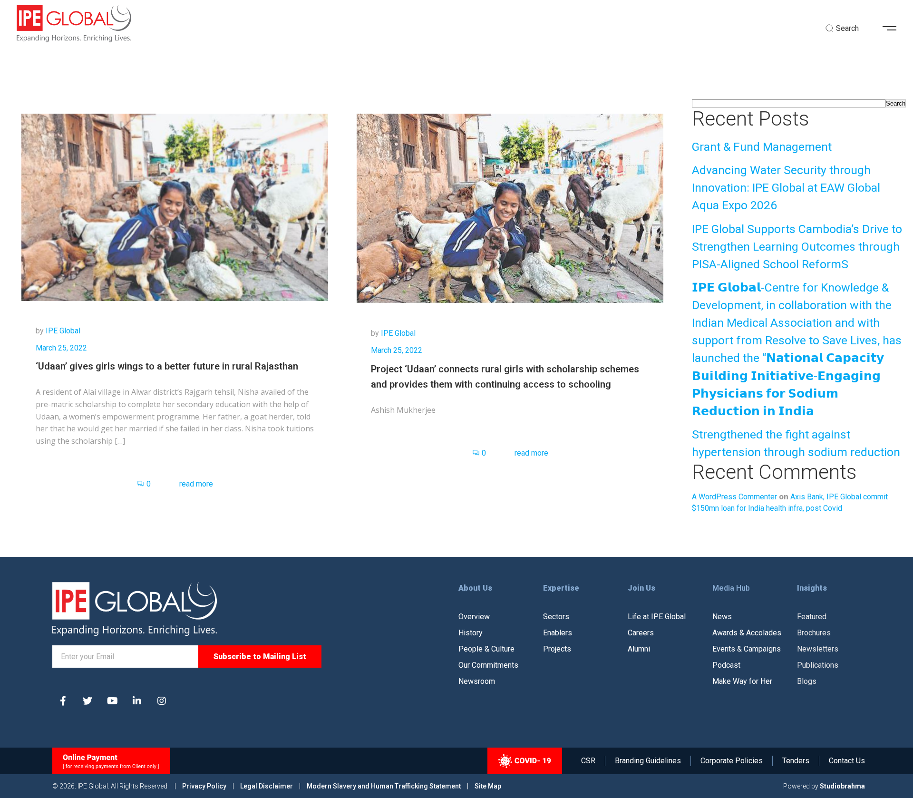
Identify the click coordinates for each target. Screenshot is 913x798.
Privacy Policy (205, 786)
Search (895, 103)
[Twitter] (87, 701)
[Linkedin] (136, 701)
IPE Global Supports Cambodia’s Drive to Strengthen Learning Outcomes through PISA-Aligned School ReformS (797, 246)
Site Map (488, 786)
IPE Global (63, 330)
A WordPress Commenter (734, 496)
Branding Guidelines (648, 761)
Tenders (795, 761)
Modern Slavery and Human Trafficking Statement (384, 786)
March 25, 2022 (61, 347)
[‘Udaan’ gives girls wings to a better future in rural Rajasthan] (174, 206)
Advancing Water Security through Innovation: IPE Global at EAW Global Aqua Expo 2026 (786, 187)
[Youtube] (112, 701)
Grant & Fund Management (762, 147)
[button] (893, 28)
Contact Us (847, 761)
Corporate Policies (731, 761)
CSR (588, 761)
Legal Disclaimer (266, 786)
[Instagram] (161, 701)
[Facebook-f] (62, 701)
